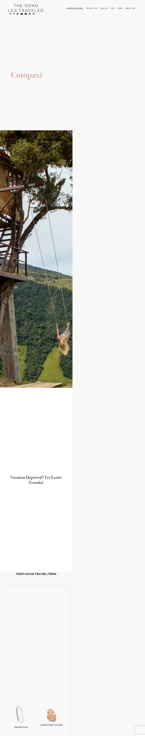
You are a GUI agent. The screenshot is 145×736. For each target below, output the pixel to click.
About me (130, 8)
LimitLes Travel (75, 8)
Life (113, 8)
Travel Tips (92, 8)
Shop (120, 8)
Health (104, 8)
